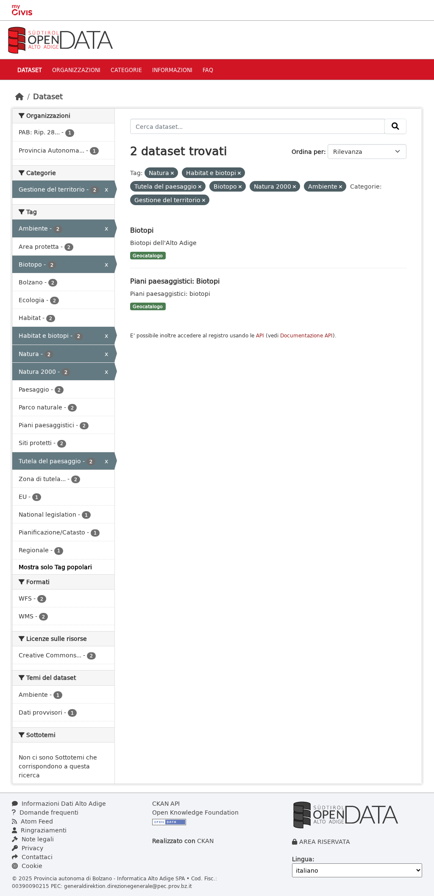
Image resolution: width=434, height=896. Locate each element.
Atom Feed (36, 821)
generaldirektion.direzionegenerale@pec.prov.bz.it (128, 886)
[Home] (19, 96)
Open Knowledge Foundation (195, 812)
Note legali (37, 839)
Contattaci (36, 856)
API (260, 335)
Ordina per (308, 151)
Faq (208, 69)
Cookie (31, 865)
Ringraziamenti (43, 830)
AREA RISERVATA (324, 841)
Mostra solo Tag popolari (55, 566)
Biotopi (141, 230)
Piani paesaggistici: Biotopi (175, 280)
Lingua (302, 858)
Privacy (31, 847)
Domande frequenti (48, 812)
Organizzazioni (76, 69)
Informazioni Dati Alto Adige (63, 803)
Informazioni (172, 69)
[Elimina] (172, 173)
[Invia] (395, 126)
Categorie (126, 69)
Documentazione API (306, 335)
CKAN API (166, 803)
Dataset (29, 69)
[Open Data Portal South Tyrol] (60, 39)
